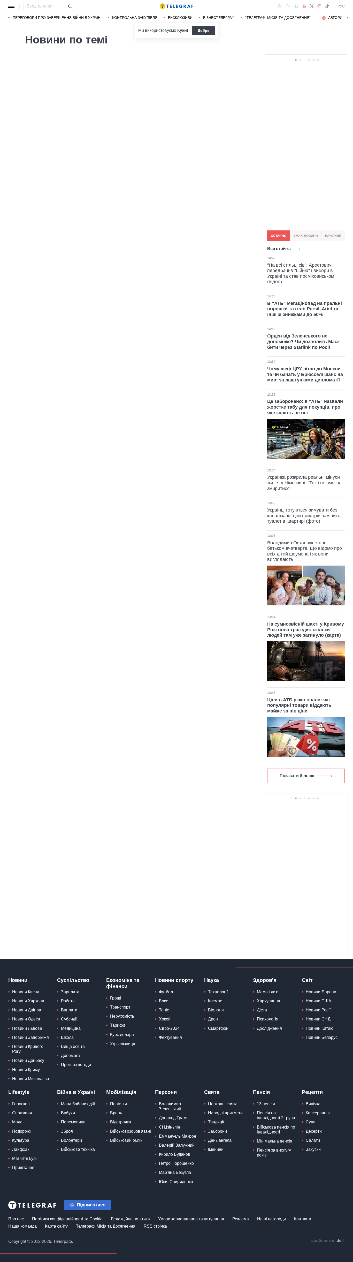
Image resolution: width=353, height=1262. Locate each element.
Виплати (69, 1010)
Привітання (23, 1167)
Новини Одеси (26, 1019)
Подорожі (21, 1131)
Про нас (16, 1219)
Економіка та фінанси (122, 983)
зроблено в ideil (328, 1241)
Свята (211, 1092)
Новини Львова (27, 1028)
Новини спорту (174, 980)
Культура (20, 1140)
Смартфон (218, 1028)
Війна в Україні (76, 1092)
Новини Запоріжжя (30, 1037)
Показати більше (297, 775)
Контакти (302, 1219)
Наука (211, 980)
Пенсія (261, 1092)
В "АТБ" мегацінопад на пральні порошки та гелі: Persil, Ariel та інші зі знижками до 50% (304, 309)
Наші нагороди (271, 1219)
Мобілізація (121, 1092)
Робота (68, 1001)
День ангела (220, 1140)
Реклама (240, 1219)
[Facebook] (279, 6)
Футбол (166, 992)
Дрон (213, 1019)
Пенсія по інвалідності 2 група (276, 1115)
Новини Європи (321, 992)
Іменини (216, 1149)
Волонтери (71, 1140)
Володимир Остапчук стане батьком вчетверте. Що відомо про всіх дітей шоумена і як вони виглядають (304, 551)
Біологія (216, 1010)
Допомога (70, 1055)
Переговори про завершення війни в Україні (57, 18)
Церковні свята (222, 1104)
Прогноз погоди (76, 1064)
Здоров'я (265, 980)
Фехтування (170, 1037)
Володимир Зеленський (170, 1106)
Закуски (313, 1149)
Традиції (216, 1122)
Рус (341, 6)
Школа (67, 1037)
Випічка (313, 1104)
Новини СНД (318, 1019)
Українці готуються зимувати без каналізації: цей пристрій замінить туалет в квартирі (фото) (303, 515)
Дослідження (269, 1028)
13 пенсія (266, 1104)
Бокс (163, 1001)
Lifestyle (18, 1092)
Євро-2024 (169, 1028)
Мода (17, 1122)
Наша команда (22, 1226)
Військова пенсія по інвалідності (276, 1129)
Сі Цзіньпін (169, 1127)
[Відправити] (70, 6)
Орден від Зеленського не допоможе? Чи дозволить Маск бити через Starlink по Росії (303, 341)
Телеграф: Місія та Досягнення (105, 1226)
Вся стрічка (279, 248)
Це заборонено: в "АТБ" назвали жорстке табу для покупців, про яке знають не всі (305, 407)
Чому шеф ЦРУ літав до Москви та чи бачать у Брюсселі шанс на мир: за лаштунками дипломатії (305, 374)
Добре (203, 30)
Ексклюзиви (180, 18)
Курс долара (122, 1034)
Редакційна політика (130, 1219)
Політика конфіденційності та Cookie (67, 1219)
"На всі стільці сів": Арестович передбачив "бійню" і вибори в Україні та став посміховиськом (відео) (300, 273)
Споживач (22, 1113)
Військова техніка (78, 1149)
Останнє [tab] (278, 236)
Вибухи (68, 1113)
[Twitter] (312, 6)
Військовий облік (126, 1140)
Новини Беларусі (322, 1037)
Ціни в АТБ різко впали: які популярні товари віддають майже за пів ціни (299, 705)
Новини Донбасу (28, 1060)
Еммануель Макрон (177, 1136)
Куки (182, 30)
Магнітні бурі (24, 1158)
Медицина (71, 1028)
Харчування (268, 1001)
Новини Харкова (28, 1001)
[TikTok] (327, 6)
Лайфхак (20, 1149)
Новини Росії (318, 1010)
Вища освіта (73, 1046)
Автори (335, 18)
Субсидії (69, 1019)
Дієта (262, 1010)
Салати (313, 1140)
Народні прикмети (225, 1113)
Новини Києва (25, 992)
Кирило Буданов (174, 1154)
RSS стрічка (155, 1226)
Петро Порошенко (176, 1163)
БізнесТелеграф (219, 18)
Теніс (164, 1010)
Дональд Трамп (174, 1118)
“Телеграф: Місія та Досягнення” (278, 18)
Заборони (217, 1131)
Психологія (267, 1019)
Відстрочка (120, 1122)
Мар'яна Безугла (175, 1172)
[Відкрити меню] (11, 6)
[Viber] (287, 6)
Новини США (318, 1001)
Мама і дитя (268, 992)
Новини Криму (26, 1070)
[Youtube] (304, 6)
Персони (166, 1092)
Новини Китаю (319, 1028)
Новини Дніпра (26, 1010)
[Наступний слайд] (348, 18)
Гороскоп (21, 1104)
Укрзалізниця (122, 1043)
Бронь (116, 1113)
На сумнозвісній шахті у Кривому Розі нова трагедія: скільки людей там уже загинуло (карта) (305, 629)
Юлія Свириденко (176, 1182)
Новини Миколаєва (30, 1079)
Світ (307, 980)
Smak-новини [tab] (306, 236)
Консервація (318, 1113)
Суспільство (73, 980)
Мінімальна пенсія (274, 1141)
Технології (218, 992)
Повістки (118, 1104)
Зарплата (70, 992)
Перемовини (73, 1122)
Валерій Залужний (177, 1145)
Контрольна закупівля (134, 18)
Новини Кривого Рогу (27, 1049)
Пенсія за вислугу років (274, 1152)
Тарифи (117, 1025)
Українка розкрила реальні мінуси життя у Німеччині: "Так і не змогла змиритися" (304, 483)
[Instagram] (319, 6)
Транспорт (120, 1007)
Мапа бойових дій (78, 1104)
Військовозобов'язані (130, 1131)
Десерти (314, 1131)
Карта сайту (56, 1226)
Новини (17, 980)
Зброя (67, 1131)
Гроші (115, 998)
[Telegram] (296, 6)
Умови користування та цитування (191, 1219)
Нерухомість (122, 1016)
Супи (311, 1122)
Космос (215, 1001)
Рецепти (312, 1092)
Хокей (165, 1019)
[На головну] (176, 6)
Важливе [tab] (333, 236)
